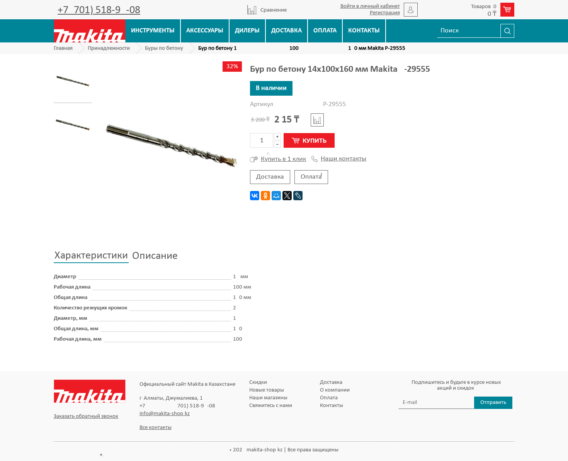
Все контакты (155, 428)
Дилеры (247, 30)
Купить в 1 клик (283, 159)
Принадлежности (109, 48)
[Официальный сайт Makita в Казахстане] (90, 30)
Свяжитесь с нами (270, 406)
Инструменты (153, 30)
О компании (335, 390)
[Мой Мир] (276, 195)
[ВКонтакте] (254, 195)
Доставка (286, 30)
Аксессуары (204, 30)
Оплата (325, 30)
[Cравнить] (317, 120)
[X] (287, 195)
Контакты (364, 30)
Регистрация (385, 13)
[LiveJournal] (298, 195)
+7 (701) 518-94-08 (99, 10)
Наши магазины (268, 398)
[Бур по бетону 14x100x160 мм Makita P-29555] (73, 81)
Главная (63, 48)
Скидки (258, 382)
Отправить (493, 402)
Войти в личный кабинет (370, 6)
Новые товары (266, 390)
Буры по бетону (164, 48)
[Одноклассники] (265, 195)
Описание (155, 256)
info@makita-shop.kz (164, 414)
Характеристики (91, 255)
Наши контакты (343, 158)
